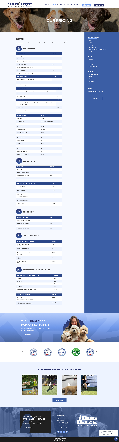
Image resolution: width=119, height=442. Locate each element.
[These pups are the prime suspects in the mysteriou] (89, 385)
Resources (77, 4)
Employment (92, 81)
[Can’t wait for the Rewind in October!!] (30, 385)
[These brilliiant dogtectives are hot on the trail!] (50, 385)
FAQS (90, 83)
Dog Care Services (93, 37)
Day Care (91, 40)
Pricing (90, 56)
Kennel (90, 42)
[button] (22, 352)
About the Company (93, 74)
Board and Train (92, 47)
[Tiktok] (64, 432)
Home (17, 35)
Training (91, 45)
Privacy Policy (56, 440)
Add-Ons (91, 52)
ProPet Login (99, 3)
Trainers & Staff (92, 79)
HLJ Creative (61, 439)
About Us (90, 71)
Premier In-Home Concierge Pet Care (97, 49)
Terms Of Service (62, 440)
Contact (69, 4)
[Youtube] (67, 432)
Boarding (91, 59)
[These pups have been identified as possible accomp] (69, 385)
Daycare (91, 62)
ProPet (90, 76)
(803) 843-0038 (87, 3)
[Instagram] (61, 432)
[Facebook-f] (58, 432)
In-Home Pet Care (93, 66)
